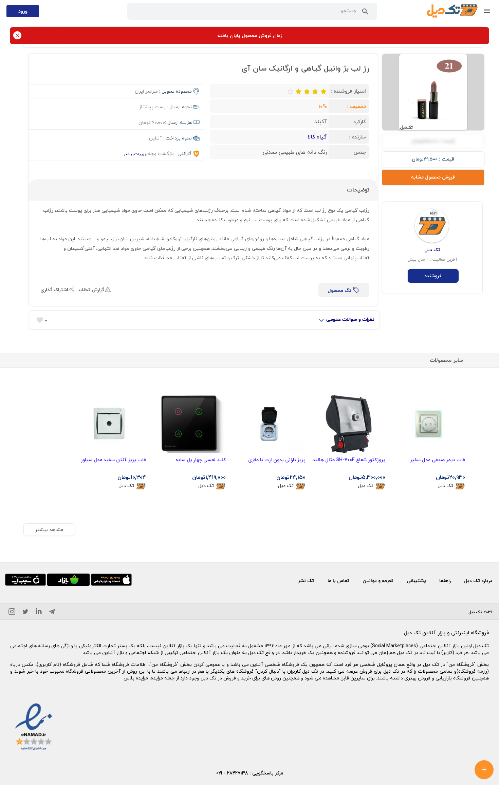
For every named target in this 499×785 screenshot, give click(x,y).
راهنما (445, 580)
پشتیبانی (416, 580)
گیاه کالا (317, 137)
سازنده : (357, 136)
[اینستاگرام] (12, 613)
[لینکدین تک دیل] (38, 613)
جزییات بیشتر (135, 154)
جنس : (358, 152)
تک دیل (445, 486)
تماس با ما (338, 580)
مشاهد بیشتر (49, 529)
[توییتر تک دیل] (25, 613)
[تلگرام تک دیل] (52, 613)
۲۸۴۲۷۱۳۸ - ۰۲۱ (232, 773)
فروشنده (433, 276)
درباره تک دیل (478, 580)
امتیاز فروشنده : (348, 91)
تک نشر (306, 580)
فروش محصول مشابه (433, 177)
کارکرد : (358, 121)
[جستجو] (365, 12)
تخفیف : (356, 106)
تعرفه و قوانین (378, 580)
